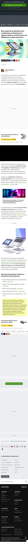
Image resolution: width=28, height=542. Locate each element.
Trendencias (3, 518)
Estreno (4, 24)
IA (14, 24)
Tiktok (2, 449)
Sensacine (16, 502)
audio (8, 262)
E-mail (19, 60)
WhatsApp (10, 24)
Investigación (4, 460)
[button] (10, 70)
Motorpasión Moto (18, 512)
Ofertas (14, 331)
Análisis (16, 460)
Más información (15, 540)
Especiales (16, 462)
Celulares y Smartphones (7, 465)
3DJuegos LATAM (17, 529)
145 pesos (10, 281)
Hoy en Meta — (7, 325)
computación (14, 262)
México (15, 469)
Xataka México (4, 529)
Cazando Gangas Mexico (6, 462)
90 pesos (19, 213)
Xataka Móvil (4, 495)
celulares (3, 262)
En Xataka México (6, 198)
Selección (8, 331)
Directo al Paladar (5, 510)
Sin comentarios (6, 60)
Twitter (14, 60)
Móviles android (4, 469)
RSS (20, 446)
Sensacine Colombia (18, 532)
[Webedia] (5, 487)
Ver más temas (5, 476)
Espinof (15, 504)
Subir (23, 487)
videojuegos (22, 262)
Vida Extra (16, 495)
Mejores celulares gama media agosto (18, 441)
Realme (18, 24)
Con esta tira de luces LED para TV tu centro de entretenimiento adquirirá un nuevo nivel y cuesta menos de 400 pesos (13, 201)
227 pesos (5, 286)
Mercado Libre (21, 331)
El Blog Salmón (17, 518)
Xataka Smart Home (5, 499)
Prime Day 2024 (4, 467)
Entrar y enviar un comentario (14, 383)
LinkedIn (25, 446)
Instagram (14, 446)
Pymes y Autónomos (18, 520)
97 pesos (18, 215)
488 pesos (22, 291)
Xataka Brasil (4, 531)
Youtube (12, 446)
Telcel (15, 472)
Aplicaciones (17, 465)
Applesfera (3, 497)
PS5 (22, 24)
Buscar (26, 481)
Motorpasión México (18, 534)
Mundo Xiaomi (4, 501)
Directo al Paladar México (6, 534)
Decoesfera (3, 520)
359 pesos (18, 218)
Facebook (12, 60)
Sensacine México (18, 531)
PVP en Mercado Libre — (9, 139)
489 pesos (12, 84)
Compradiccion (4, 522)
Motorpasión (17, 510)
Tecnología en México (19, 467)
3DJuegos (16, 493)
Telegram (17, 446)
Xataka (2, 493)
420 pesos (20, 288)
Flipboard (16, 60)
